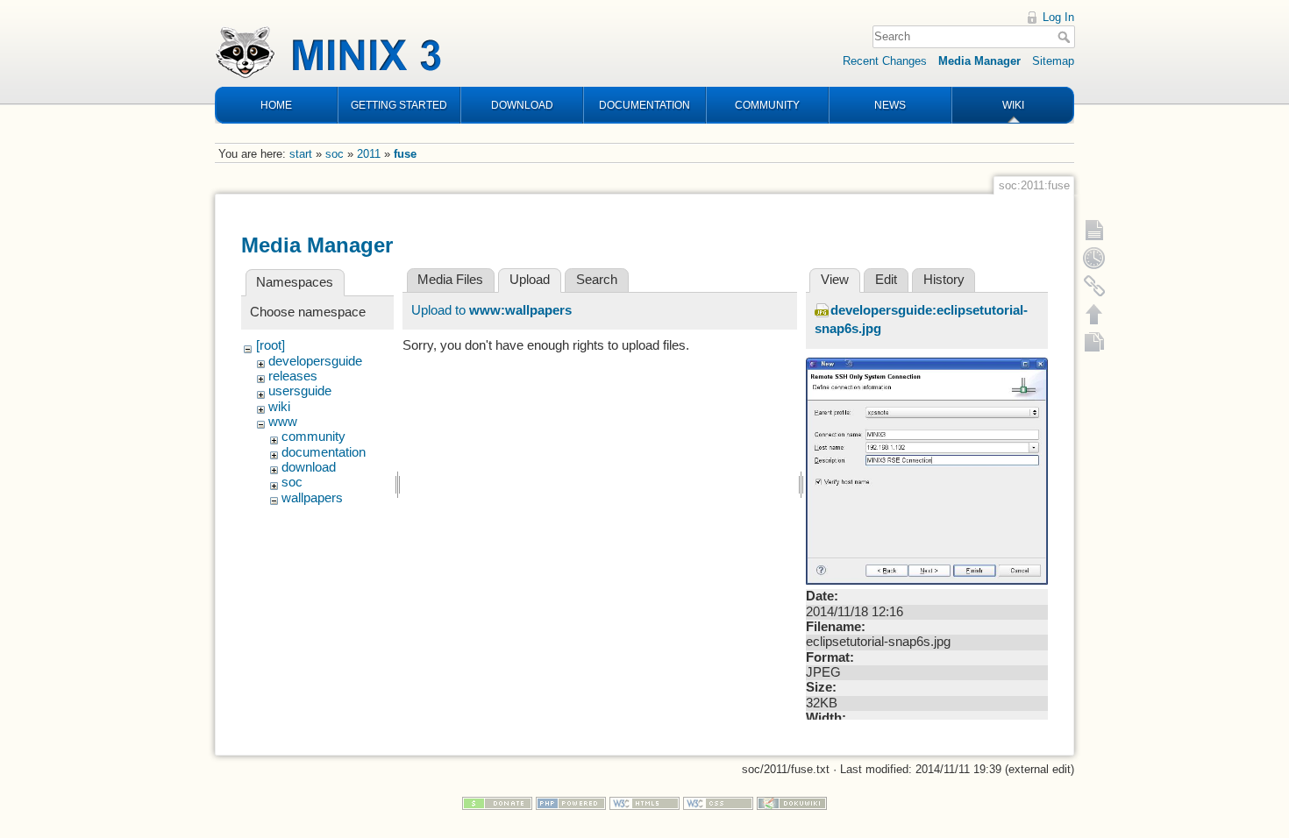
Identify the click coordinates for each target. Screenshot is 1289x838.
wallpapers (312, 498)
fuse (405, 153)
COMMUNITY (767, 105)
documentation (323, 452)
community (313, 437)
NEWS (890, 105)
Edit (886, 280)
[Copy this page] (1094, 342)
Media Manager (979, 60)
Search (1066, 37)
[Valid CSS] (718, 802)
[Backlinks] (1094, 286)
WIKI (1013, 105)
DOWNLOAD (522, 105)
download (308, 467)
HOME (276, 105)
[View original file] (927, 470)
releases (292, 376)
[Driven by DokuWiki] (792, 802)
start (300, 153)
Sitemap (1053, 60)
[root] (270, 345)
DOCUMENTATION (644, 105)
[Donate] (497, 802)
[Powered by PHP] (571, 802)
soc (334, 153)
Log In (1058, 17)
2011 (369, 153)
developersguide (315, 361)
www (282, 422)
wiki (279, 407)
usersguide (299, 391)
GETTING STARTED (399, 105)
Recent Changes (885, 60)
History (944, 280)
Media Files (450, 280)
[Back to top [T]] (1094, 314)
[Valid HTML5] (644, 802)
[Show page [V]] (1094, 230)
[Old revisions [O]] (1094, 258)
